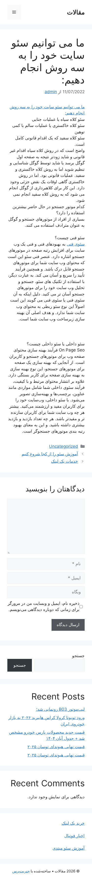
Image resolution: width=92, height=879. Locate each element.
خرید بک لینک (73, 823)
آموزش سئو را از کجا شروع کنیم (50, 453)
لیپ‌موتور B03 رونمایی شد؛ (60, 709)
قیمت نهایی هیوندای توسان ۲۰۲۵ (56, 746)
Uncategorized (63, 446)
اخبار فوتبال (74, 835)
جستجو (78, 655)
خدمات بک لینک (64, 461)
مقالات (76, 12)
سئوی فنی (76, 244)
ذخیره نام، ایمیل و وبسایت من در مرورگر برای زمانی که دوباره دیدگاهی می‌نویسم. (43, 606)
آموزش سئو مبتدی (69, 848)
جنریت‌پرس (21, 871)
